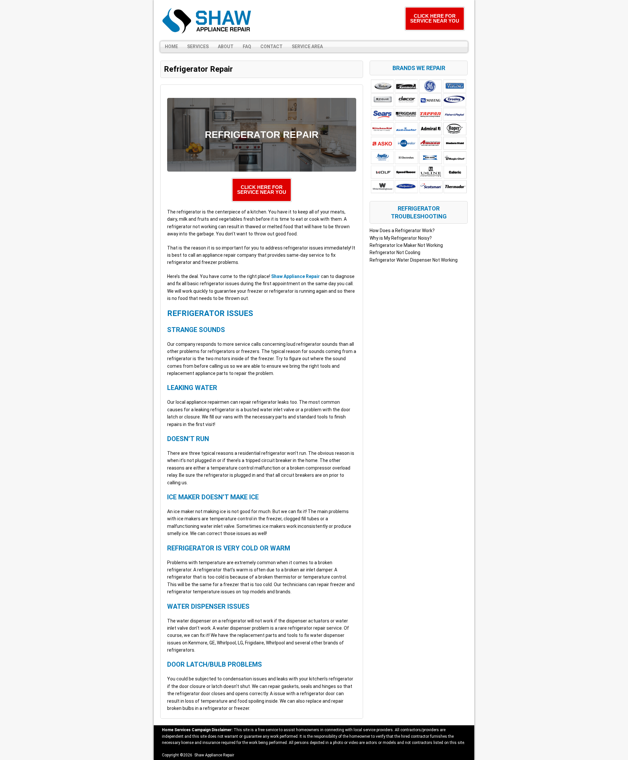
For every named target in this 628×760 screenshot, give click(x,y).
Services (198, 46)
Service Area (307, 46)
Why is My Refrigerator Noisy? (401, 238)
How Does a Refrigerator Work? (402, 230)
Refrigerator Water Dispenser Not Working (414, 260)
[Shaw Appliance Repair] (208, 21)
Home (171, 46)
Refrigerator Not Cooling (395, 252)
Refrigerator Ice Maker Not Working (406, 245)
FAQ (247, 46)
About (226, 46)
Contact (271, 46)
